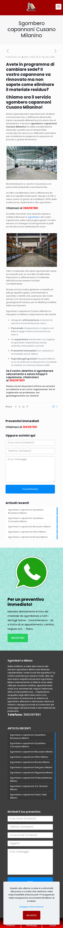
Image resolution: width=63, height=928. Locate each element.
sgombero (34, 217)
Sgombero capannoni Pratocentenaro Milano (31, 779)
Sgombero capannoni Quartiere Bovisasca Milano (26, 511)
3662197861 (30, 208)
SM (25, 57)
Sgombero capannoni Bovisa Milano (28, 537)
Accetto (31, 915)
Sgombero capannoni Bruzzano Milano (29, 526)
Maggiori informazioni (32, 906)
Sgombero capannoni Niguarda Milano (31, 772)
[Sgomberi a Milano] (31, 7)
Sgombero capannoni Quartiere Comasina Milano (26, 520)
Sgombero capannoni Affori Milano (27, 531)
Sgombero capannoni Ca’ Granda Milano (29, 788)
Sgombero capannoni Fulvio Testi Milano (28, 796)
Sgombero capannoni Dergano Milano (31, 767)
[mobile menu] (58, 7)
